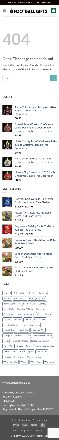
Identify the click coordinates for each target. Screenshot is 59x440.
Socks (22, 351)
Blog (30, 430)
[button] (4, 11)
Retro (28, 346)
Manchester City (23, 335)
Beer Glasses (20, 298)
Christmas (8, 314)
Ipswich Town (9, 330)
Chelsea (40, 309)
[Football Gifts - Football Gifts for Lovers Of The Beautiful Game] (28, 10)
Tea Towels (19, 357)
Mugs (6, 341)
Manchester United (43, 335)
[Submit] (53, 78)
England (7, 319)
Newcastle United (20, 341)
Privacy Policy (39, 420)
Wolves (24, 362)
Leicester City (38, 330)
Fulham (27, 319)
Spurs (30, 351)
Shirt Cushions (10, 351)
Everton (17, 319)
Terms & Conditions (22, 420)
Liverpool (7, 335)
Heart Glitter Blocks (30, 325)
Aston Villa (19, 293)
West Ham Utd (10, 362)
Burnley (42, 303)
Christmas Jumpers (25, 314)
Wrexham (49, 362)
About (15, 430)
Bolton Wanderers (11, 303)
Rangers (19, 346)
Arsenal (7, 293)
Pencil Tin (7, 346)
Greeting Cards (10, 325)
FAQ (23, 430)
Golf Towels (39, 319)
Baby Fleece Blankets (37, 293)
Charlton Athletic (25, 309)
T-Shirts (7, 357)
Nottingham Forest (40, 341)
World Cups (35, 362)
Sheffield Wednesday (44, 346)
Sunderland (41, 351)
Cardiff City (8, 309)
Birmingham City (37, 298)
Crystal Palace (44, 314)
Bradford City (29, 303)
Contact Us (41, 430)
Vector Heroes (34, 357)
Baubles (7, 298)
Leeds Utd (24, 330)
